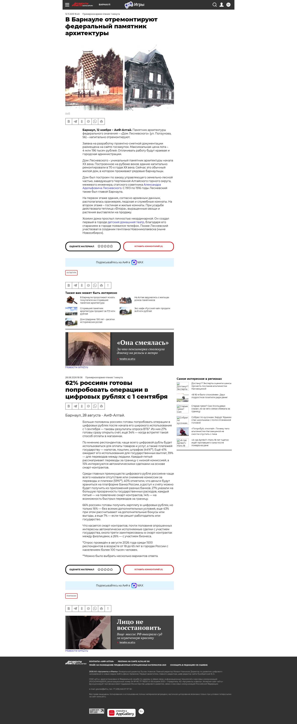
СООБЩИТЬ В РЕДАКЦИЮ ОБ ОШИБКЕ (189, 665)
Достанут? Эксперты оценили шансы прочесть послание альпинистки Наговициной (211, 386)
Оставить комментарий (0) (148, 246)
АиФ (67, 113)
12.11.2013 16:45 (72, 14)
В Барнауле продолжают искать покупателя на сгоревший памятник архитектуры (97, 300)
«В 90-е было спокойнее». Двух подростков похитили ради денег (209, 396)
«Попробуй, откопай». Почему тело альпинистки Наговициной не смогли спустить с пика (210, 431)
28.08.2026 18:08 (73, 377)
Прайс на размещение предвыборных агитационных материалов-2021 (127, 665)
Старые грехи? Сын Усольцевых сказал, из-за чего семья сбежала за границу (210, 409)
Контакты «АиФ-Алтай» (101, 661)
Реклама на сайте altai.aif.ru (134, 661)
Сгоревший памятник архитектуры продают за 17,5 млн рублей (97, 311)
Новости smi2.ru (76, 367)
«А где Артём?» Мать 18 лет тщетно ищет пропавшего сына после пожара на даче (210, 443)
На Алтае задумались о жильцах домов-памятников (151, 298)
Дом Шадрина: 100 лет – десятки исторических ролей (97, 320)
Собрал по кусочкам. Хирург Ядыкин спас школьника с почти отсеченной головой (211, 420)
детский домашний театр (126, 222)
